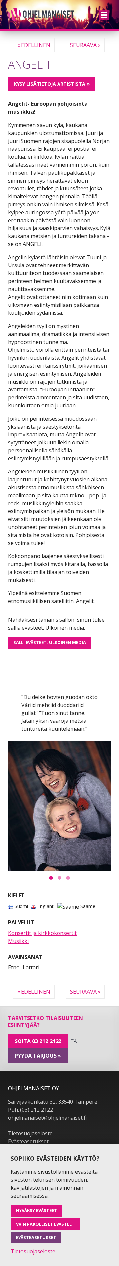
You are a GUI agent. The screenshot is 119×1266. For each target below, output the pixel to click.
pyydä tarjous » (38, 1055)
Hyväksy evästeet (36, 1210)
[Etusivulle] (41, 14)
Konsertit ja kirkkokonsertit (42, 933)
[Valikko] (104, 15)
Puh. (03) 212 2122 (30, 1109)
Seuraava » (85, 45)
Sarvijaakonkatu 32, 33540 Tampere (52, 1101)
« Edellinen (33, 45)
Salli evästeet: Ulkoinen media (49, 642)
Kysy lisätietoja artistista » (52, 84)
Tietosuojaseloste (30, 1133)
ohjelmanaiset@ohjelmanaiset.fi (47, 1117)
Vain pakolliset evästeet (45, 1224)
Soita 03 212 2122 (38, 1041)
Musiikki (18, 941)
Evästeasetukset (28, 1141)
